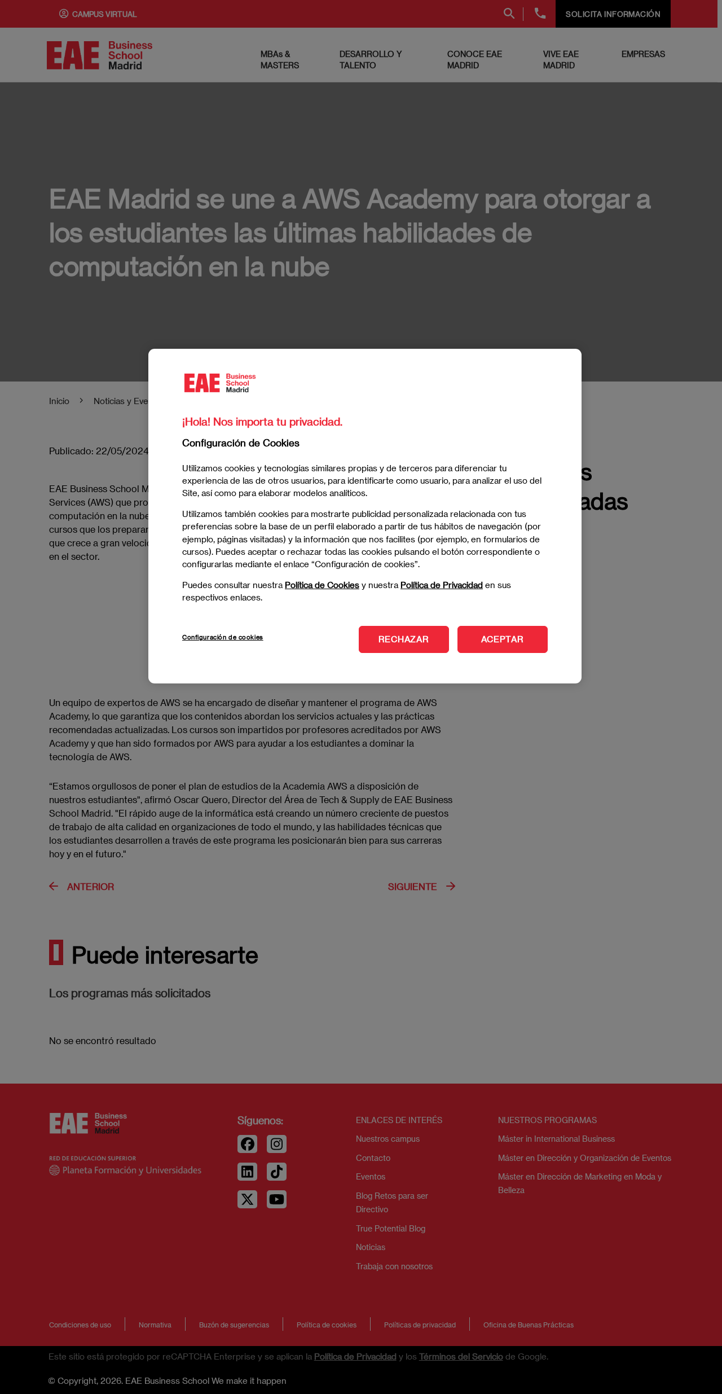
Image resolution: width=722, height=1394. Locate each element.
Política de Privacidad (441, 584)
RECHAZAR (403, 639)
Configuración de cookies (222, 637)
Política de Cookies (322, 584)
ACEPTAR (502, 639)
